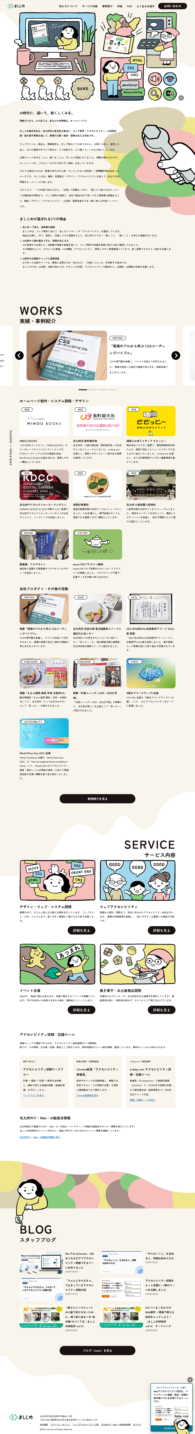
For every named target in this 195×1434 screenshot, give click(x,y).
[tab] (83, 389)
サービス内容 (90, 6)
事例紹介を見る (97, 799)
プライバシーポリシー (60, 1424)
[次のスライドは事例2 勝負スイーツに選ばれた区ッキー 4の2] (175, 355)
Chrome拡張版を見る (87, 1095)
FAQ (129, 6)
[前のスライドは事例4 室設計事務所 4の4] (19, 355)
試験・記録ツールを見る (142, 1100)
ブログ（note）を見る (97, 1350)
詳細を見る (81, 930)
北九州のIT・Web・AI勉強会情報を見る (40, 1137)
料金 (119, 6)
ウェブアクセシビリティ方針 (86, 1424)
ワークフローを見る (33, 1095)
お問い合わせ (172, 6)
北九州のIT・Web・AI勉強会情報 (116, 1424)
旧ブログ (137, 1424)
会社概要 (44, 1424)
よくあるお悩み (146, 6)
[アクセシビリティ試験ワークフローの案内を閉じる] (190, 1379)
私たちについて (68, 6)
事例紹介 (107, 6)
